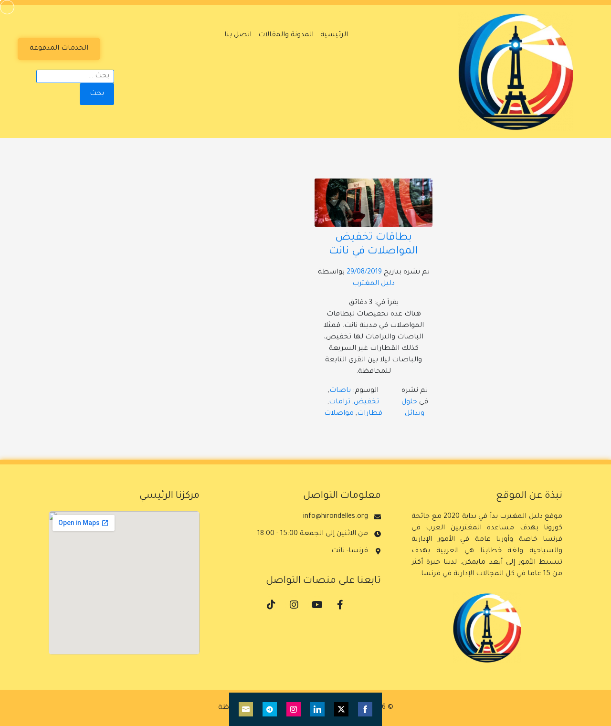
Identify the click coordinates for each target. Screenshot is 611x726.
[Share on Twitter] (341, 709)
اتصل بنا (238, 35)
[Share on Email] (246, 709)
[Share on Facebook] (365, 709)
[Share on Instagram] (293, 709)
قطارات (369, 414)
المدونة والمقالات (286, 35)
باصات (340, 391)
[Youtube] (317, 604)
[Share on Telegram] (270, 709)
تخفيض (366, 402)
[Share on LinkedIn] (317, 709)
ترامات (339, 402)
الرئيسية (334, 35)
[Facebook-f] (339, 604)
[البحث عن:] (75, 76)
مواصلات (339, 414)
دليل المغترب (373, 284)
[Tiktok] (271, 604)
